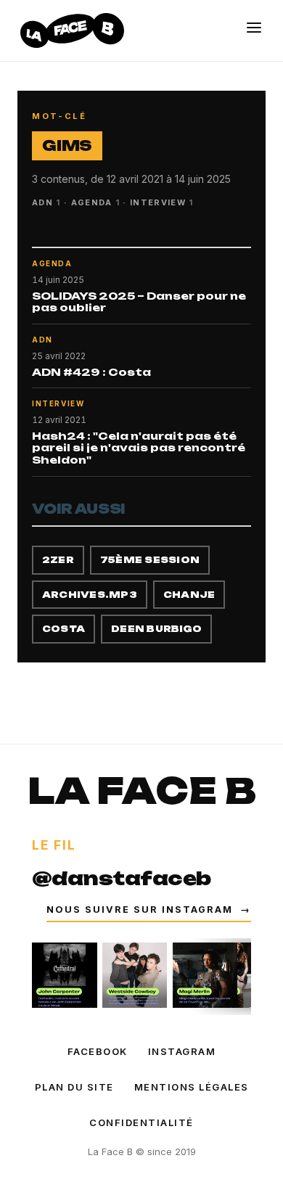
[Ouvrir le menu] (254, 28)
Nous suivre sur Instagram (148, 909)
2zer (58, 559)
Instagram (182, 1051)
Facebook (97, 1051)
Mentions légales (191, 1087)
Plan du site (74, 1087)
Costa (63, 628)
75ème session (150, 559)
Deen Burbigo (156, 628)
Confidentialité (141, 1122)
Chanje (189, 594)
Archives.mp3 (89, 594)
